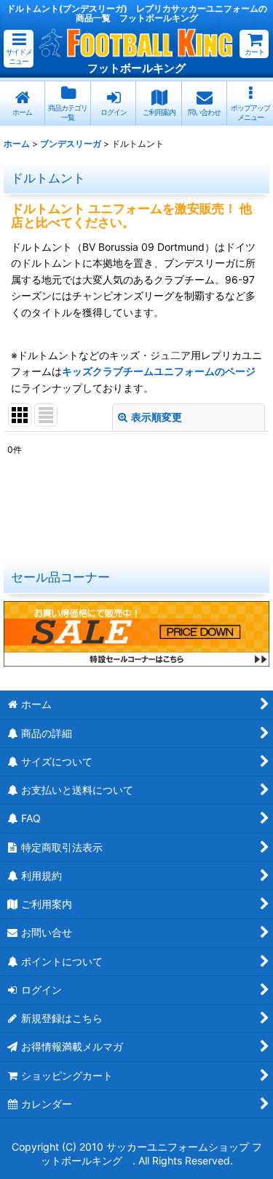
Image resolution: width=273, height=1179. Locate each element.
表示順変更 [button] (156, 417)
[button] (18, 49)
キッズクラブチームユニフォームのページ (159, 371)
